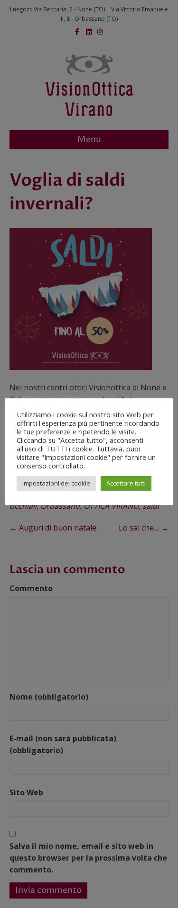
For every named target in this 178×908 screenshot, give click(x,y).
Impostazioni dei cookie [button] (56, 483)
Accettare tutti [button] (126, 483)
